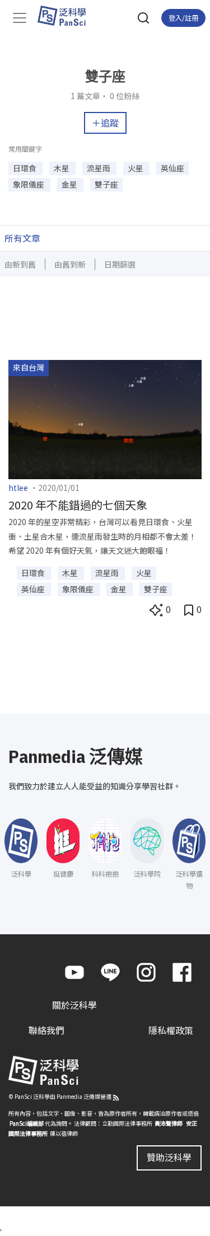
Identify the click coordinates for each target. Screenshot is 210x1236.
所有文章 (22, 238)
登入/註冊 (183, 17)
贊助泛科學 (169, 1157)
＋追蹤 (105, 122)
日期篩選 (120, 264)
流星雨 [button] (99, 168)
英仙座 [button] (172, 168)
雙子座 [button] (106, 184)
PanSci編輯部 (27, 1123)
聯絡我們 (46, 1030)
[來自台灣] (105, 418)
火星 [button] (136, 168)
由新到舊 (20, 264)
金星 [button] (70, 184)
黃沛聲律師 (169, 1123)
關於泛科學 (74, 1005)
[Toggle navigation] (19, 18)
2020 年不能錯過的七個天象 (77, 505)
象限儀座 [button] (29, 184)
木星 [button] (62, 168)
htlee (18, 487)
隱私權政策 (170, 1030)
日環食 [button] (25, 168)
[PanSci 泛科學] (67, 15)
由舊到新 (70, 264)
